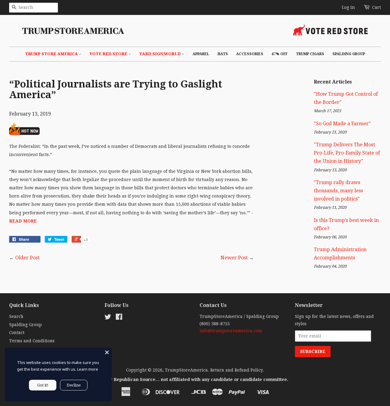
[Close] (107, 352)
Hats (223, 54)
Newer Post (234, 258)
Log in (348, 7)
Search (16, 316)
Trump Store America (52, 54)
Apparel (201, 54)
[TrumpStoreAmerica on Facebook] (118, 317)
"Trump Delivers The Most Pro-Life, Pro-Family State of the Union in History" (347, 153)
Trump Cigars (310, 54)
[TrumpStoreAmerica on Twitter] (108, 317)
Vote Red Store (109, 54)
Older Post (27, 258)
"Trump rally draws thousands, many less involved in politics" (338, 191)
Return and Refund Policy (236, 370)
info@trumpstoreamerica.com (231, 330)
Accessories (249, 54)
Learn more (87, 369)
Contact (16, 332)
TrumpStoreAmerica (186, 370)
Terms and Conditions (32, 340)
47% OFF (279, 54)
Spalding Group (348, 54)
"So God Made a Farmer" (342, 123)
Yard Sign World (160, 54)
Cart (376, 7)
